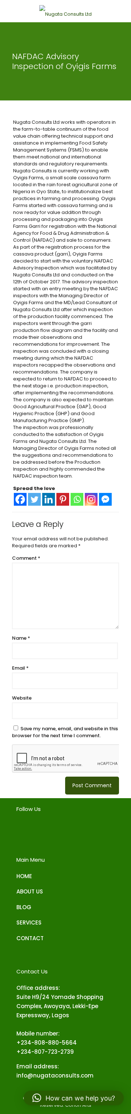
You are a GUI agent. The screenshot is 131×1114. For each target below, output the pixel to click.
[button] (74, 1098)
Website (22, 697)
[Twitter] (34, 499)
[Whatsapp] (77, 499)
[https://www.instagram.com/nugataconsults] (36, 830)
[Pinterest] (62, 499)
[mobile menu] (10, 11)
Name (21, 638)
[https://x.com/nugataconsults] (68, 830)
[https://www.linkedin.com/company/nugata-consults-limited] (52, 830)
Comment (26, 558)
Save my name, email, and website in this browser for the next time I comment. (65, 732)
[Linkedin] (48, 499)
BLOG (23, 907)
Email (20, 668)
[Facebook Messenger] (105, 499)
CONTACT (30, 938)
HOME (24, 876)
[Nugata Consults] (65, 11)
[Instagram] (91, 499)
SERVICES (28, 922)
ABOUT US (29, 891)
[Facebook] (20, 499)
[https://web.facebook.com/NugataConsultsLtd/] (20, 830)
